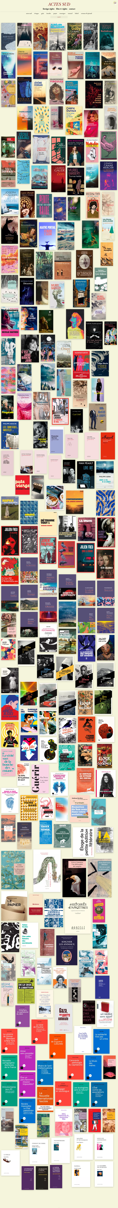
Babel (77, 13)
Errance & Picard (86, 13)
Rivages (36, 13)
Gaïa (42, 13)
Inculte (48, 13)
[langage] (114, 2)
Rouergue (62, 13)
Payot (55, 13)
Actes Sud (29, 13)
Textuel (70, 13)
